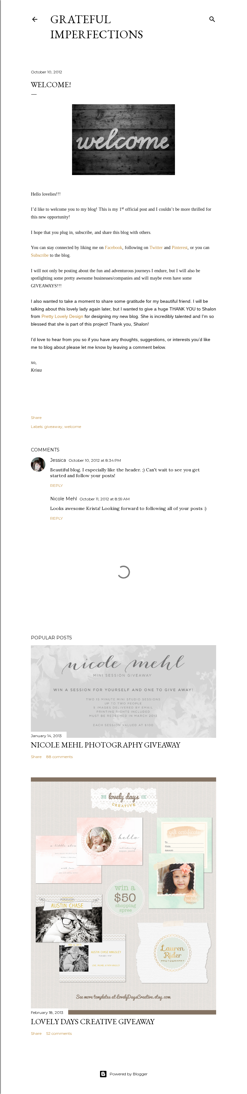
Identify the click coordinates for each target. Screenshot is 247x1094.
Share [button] (36, 417)
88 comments (59, 756)
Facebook (113, 247)
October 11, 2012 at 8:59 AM (104, 498)
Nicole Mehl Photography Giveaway (105, 745)
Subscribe (40, 255)
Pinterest (180, 247)
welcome (72, 426)
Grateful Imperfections (96, 27)
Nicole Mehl (63, 499)
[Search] (212, 18)
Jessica (58, 460)
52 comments (59, 1033)
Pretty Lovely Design (62, 316)
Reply (56, 485)
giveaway (53, 426)
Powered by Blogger (129, 1073)
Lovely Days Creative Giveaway (92, 1021)
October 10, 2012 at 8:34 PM (95, 460)
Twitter (156, 247)
